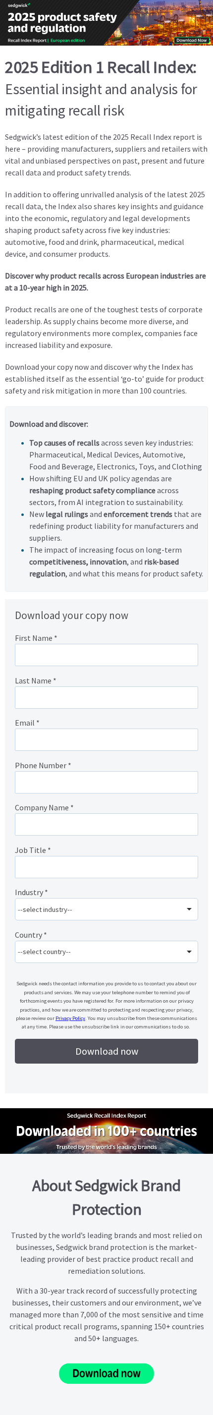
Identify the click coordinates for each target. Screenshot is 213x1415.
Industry (31, 892)
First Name (36, 638)
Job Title (33, 850)
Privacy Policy (70, 1018)
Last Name (35, 680)
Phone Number (43, 765)
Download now (106, 1051)
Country (31, 935)
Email (27, 723)
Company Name (44, 807)
